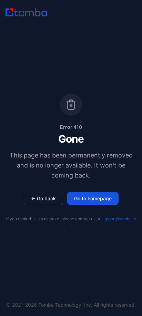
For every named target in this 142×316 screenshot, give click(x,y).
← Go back (43, 198)
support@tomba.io (118, 218)
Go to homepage (93, 198)
